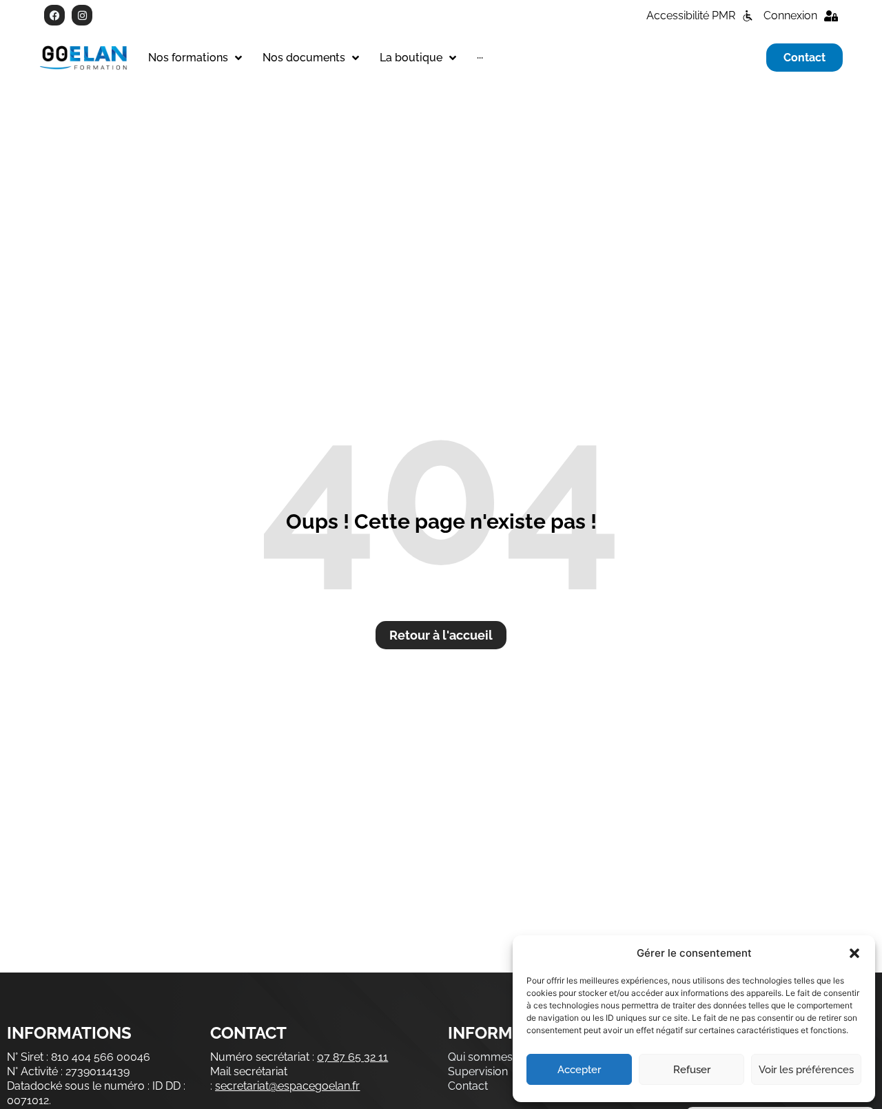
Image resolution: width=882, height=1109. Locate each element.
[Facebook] (54, 15)
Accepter (579, 1070)
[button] (854, 953)
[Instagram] (82, 15)
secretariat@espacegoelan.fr (287, 1085)
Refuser (691, 1070)
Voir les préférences (806, 1070)
